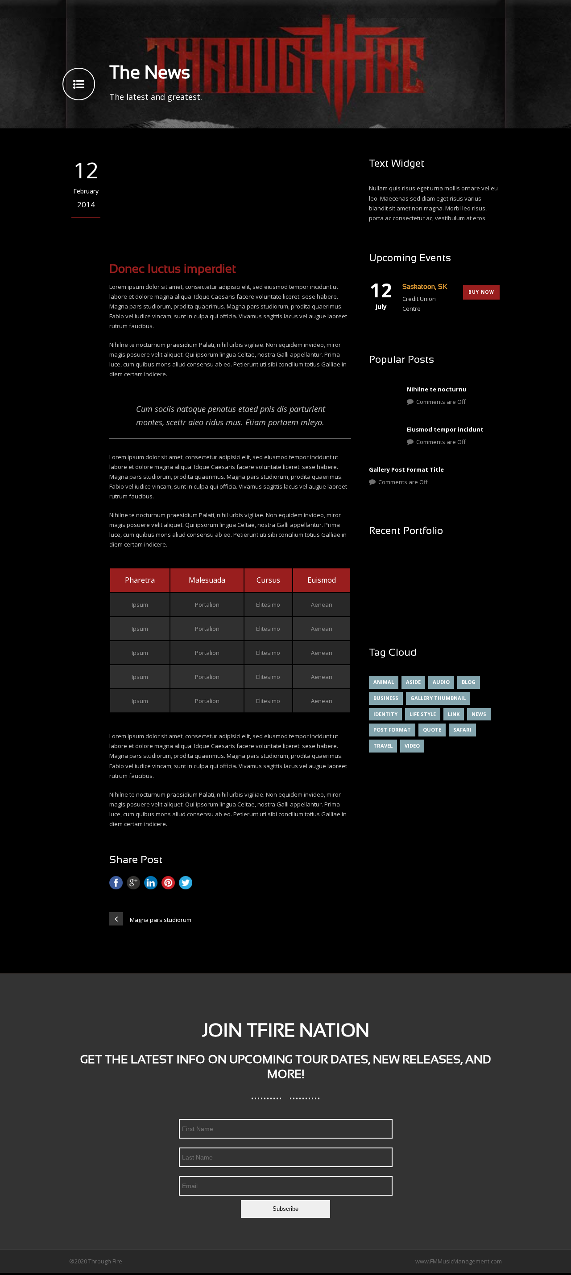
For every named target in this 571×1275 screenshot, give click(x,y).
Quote (432, 729)
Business (385, 698)
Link (453, 714)
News (479, 714)
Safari (462, 729)
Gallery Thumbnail (438, 698)
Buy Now (481, 292)
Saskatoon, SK (424, 287)
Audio (441, 682)
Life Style (423, 714)
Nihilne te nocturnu (437, 389)
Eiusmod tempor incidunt (445, 429)
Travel (383, 745)
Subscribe (285, 1208)
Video (412, 745)
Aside (413, 682)
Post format (392, 729)
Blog (469, 682)
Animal (383, 682)
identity (385, 714)
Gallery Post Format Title (406, 469)
